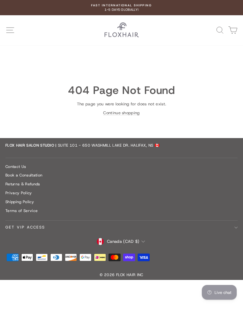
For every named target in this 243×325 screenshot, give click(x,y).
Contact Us (15, 166)
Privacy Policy (18, 193)
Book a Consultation (23, 175)
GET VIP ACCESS (25, 227)
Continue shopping (121, 113)
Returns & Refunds (22, 184)
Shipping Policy (19, 201)
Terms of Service (21, 210)
